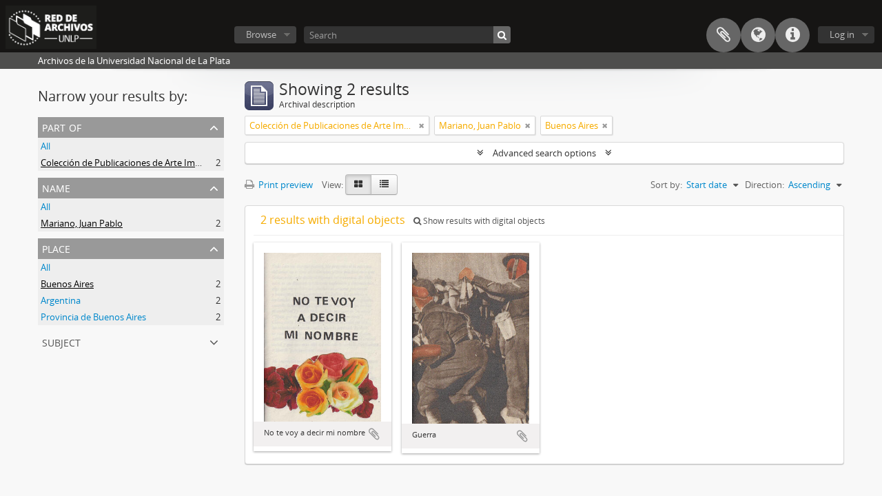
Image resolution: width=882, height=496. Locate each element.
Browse (261, 34)
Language (758, 35)
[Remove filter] (421, 125)
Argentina (61, 300)
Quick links (792, 35)
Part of (61, 126)
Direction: (764, 184)
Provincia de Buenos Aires (93, 317)
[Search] (502, 34)
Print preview (284, 184)
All (45, 146)
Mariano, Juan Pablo (82, 223)
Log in (842, 34)
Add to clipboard (374, 434)
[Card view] (358, 184)
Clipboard (723, 35)
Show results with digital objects (483, 221)
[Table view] (384, 184)
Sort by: (666, 184)
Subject (61, 341)
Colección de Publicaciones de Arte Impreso (129, 162)
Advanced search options (544, 153)
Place (56, 247)
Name (56, 187)
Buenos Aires (67, 284)
